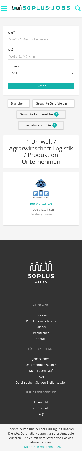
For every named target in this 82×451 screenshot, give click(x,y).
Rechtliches (41, 333)
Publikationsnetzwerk (41, 321)
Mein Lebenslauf (41, 371)
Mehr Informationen (38, 447)
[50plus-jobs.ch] (41, 7)
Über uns (41, 315)
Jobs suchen (41, 359)
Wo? (10, 49)
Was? (11, 32)
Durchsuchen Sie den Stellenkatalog (41, 382)
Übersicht (41, 402)
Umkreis (13, 66)
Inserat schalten (41, 408)
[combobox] (41, 39)
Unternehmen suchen (41, 365)
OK (59, 447)
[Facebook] (42, 293)
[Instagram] (48, 293)
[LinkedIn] (35, 293)
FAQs (41, 376)
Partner (41, 327)
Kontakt (41, 339)
